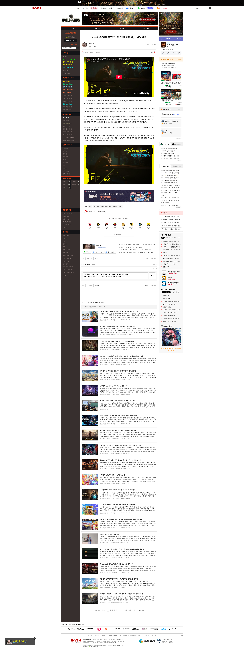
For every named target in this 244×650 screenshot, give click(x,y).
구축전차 (74, 184)
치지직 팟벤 (66, 70)
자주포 (64, 187)
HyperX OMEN (67, 258)
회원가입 (66, 44)
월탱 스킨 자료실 (67, 109)
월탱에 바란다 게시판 (68, 140)
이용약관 (104, 635)
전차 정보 (65, 154)
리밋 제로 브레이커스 (68, 266)
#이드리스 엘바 (117, 206)
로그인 (197, 8)
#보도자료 (96, 206)
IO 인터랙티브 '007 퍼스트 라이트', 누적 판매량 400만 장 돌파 (134, 249)
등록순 (88, 264)
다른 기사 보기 (99, 252)
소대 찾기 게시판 (67, 134)
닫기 (35, 638)
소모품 (65, 168)
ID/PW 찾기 (74, 44)
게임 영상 (65, 252)
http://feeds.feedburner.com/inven (95, 302)
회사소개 (90, 635)
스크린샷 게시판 (67, 95)
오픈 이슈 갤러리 (67, 213)
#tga (90, 206)
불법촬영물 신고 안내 (135, 635)
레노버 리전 (66, 261)
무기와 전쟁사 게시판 (68, 137)
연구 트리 (65, 151)
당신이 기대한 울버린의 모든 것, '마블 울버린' (130, 247)
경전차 (64, 181)
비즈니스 (97, 635)
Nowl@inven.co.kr (93, 46)
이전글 (96, 259)
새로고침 (155, 264)
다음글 (89, 259)
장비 (64, 165)
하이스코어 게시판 (68, 98)
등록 (152, 276)
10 (126, 610)
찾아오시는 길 (145, 635)
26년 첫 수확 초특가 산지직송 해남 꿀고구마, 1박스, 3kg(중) (171, 226)
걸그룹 (65, 244)
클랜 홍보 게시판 (67, 129)
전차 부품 (65, 162)
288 (130, 610)
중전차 (64, 184)
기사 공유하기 (118, 234)
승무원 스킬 (66, 171)
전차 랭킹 (65, 156)
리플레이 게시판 (67, 101)
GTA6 (64, 275)
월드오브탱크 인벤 (70, 33)
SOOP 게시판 (66, 73)
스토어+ (179, 59)
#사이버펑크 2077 (106, 206)
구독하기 (88, 252)
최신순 (93, 264)
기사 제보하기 (111, 252)
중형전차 (74, 181)
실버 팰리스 (66, 264)
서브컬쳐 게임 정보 (68, 255)
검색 (77, 48)
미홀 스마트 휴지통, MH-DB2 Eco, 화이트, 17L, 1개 (171, 222)
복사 (99, 52)
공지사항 (154, 635)
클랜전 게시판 (67, 126)
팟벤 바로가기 (67, 235)
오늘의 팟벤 (66, 219)
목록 (83, 259)
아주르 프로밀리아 (68, 269)
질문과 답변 (66, 120)
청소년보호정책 (123, 635)
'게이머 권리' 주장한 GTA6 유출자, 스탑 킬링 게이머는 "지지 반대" (135, 252)
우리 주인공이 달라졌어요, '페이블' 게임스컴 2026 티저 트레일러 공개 (136, 245)
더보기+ (179, 38)
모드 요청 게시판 (67, 106)
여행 (64, 246)
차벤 (64, 241)
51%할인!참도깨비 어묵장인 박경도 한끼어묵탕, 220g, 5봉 (171, 216)
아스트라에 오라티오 (68, 272)
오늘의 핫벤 (66, 216)
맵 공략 (65, 159)
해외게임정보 (66, 249)
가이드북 (65, 148)
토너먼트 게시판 (67, 131)
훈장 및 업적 (66, 173)
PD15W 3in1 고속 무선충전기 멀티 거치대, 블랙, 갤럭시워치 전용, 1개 (171, 219)
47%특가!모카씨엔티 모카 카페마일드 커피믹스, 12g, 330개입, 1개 (171, 229)
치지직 (65, 238)
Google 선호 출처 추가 (89, 52)
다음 (134, 610)
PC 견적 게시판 (67, 224)
